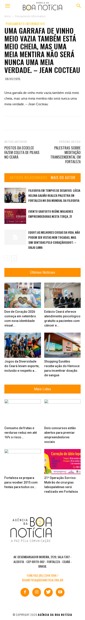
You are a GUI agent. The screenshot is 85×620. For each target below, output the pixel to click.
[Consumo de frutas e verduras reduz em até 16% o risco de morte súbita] (22, 411)
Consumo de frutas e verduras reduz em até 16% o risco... (20, 432)
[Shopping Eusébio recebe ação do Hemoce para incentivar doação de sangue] (62, 345)
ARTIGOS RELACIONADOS (28, 178)
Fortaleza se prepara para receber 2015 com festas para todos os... (21, 482)
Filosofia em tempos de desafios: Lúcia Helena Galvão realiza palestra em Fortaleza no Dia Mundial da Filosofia (54, 195)
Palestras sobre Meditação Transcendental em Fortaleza (65, 154)
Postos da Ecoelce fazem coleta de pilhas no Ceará (21, 152)
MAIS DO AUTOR (63, 178)
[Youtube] (60, 592)
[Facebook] (24, 592)
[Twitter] (48, 592)
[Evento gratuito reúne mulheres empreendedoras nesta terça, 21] (15, 216)
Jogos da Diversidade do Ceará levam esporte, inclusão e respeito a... (21, 366)
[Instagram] (36, 592)
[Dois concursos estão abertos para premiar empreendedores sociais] (62, 411)
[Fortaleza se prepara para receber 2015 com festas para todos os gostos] (22, 461)
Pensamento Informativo (25, 23)
